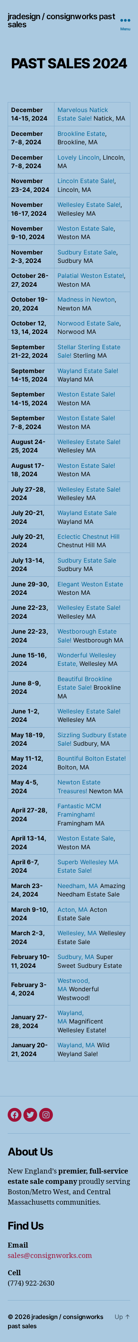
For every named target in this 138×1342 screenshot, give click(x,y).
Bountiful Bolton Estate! (92, 758)
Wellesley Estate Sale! (89, 204)
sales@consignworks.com (50, 1255)
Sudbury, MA (76, 957)
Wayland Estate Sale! (88, 371)
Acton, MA (73, 909)
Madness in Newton (86, 299)
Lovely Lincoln (78, 157)
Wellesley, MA (77, 933)
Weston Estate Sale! (86, 394)
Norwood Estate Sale (88, 323)
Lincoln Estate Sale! (86, 181)
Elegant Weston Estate (90, 584)
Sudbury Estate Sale (87, 252)
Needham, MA (78, 886)
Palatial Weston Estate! (91, 275)
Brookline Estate (81, 133)
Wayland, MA (76, 1045)
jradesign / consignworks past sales (61, 20)
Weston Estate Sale (85, 228)
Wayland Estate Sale (87, 513)
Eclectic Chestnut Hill (89, 536)
